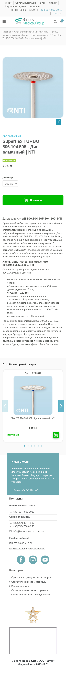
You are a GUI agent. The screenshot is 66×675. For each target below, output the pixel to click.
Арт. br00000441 (33, 373)
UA (60, 13)
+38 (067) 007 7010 (23, 511)
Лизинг (53, 3)
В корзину (36, 200)
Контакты (35, 6)
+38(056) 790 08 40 (23, 526)
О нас (8, 3)
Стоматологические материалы (28, 581)
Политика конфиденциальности (27, 548)
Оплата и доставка (26, 3)
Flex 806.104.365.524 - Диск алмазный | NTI (33, 418)
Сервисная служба (16, 6)
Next (61, 406)
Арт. (5, 135)
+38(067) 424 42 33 (23, 522)
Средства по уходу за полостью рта (31, 577)
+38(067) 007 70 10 (51, 10)
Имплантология (20, 586)
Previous (5, 406)
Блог (43, 3)
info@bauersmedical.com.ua (28, 531)
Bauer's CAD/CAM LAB (26, 490)
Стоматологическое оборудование (30, 594)
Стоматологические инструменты (29, 590)
